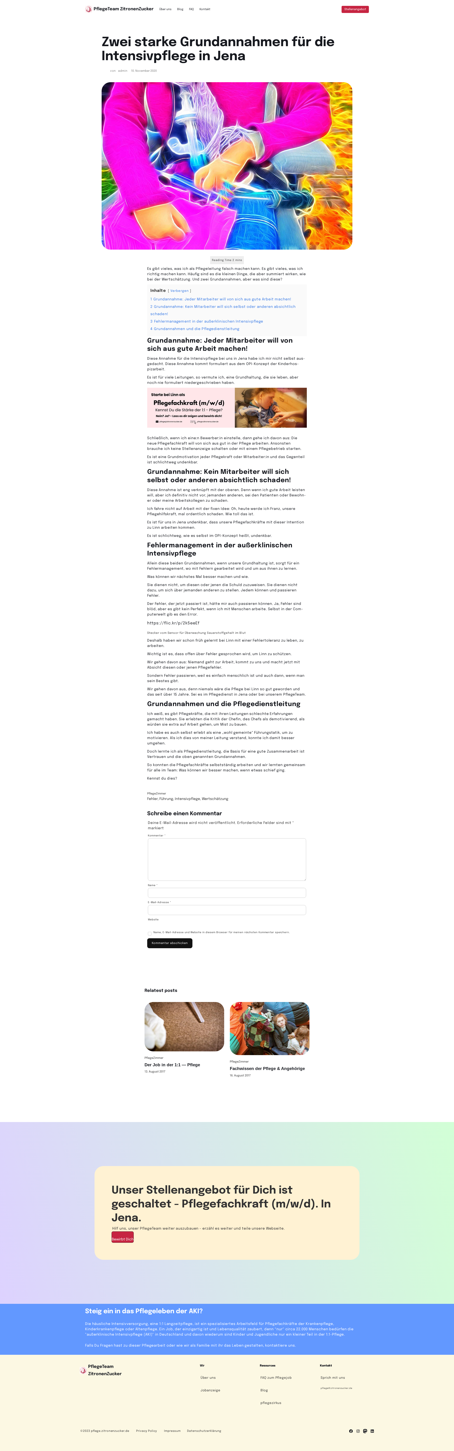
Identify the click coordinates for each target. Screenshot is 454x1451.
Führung (166, 799)
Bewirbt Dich (123, 1239)
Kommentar (157, 835)
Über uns (208, 1377)
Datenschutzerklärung (204, 1431)
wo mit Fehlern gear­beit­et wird (215, 569)
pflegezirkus (271, 1403)
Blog (264, 1390)
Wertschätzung (215, 799)
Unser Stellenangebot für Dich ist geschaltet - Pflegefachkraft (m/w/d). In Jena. (221, 1204)
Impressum (172, 1431)
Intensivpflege (187, 799)
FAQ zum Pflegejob (276, 1377)
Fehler (152, 799)
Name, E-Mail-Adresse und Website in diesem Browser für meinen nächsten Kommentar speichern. (221, 932)
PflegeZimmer (156, 793)
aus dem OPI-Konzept (249, 364)
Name (153, 885)
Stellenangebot (355, 9)
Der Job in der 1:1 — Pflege (172, 1065)
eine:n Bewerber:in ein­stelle (214, 438)
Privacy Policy (146, 1431)
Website (153, 919)
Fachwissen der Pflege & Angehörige (267, 1068)
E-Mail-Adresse (159, 902)
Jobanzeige (210, 1390)
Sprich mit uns (333, 1377)
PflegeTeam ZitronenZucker (124, 9)
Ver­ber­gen (179, 291)
